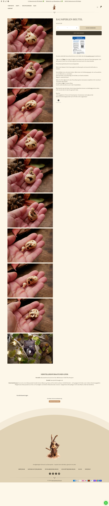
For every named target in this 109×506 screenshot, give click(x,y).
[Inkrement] (77, 28)
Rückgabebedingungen (51, 469)
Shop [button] (17, 5)
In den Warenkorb (91, 28)
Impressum (21, 469)
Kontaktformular (90, 56)
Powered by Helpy (58, 102)
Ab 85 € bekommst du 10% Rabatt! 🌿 (53, 1)
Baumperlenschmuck (56, 480)
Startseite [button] (11, 5)
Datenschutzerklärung (35, 469)
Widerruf (88, 469)
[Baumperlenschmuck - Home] (54, 7)
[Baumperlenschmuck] (54, 447)
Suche (80, 469)
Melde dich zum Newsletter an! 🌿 (33, 1)
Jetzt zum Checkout (79, 33)
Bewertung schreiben (54, 401)
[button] (101, 7)
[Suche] (97, 7)
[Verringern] (58, 28)
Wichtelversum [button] (26, 5)
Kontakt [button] (10, 8)
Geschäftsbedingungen (68, 469)
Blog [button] (34, 5)
